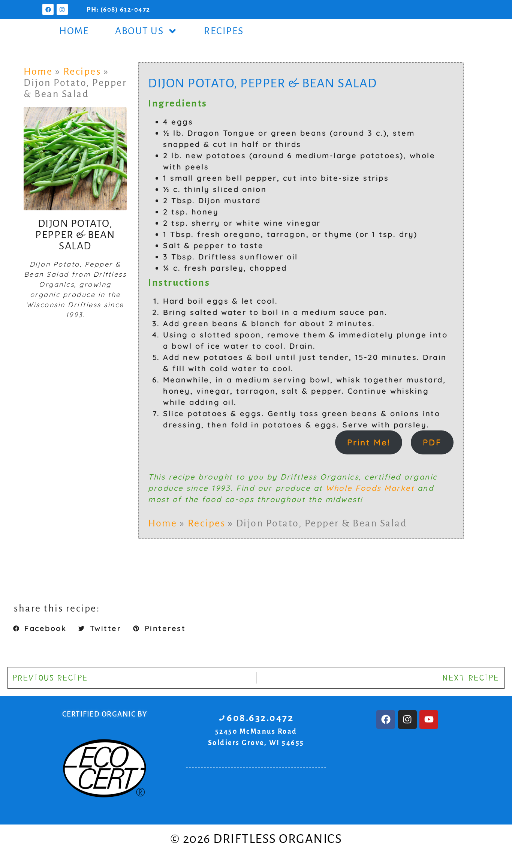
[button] (39, 628)
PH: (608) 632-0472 (118, 9)
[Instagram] (62, 9)
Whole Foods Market (370, 488)
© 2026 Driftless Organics (256, 839)
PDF (432, 442)
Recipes (224, 31)
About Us (139, 31)
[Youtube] (428, 719)
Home (74, 31)
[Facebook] (48, 9)
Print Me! (369, 442)
